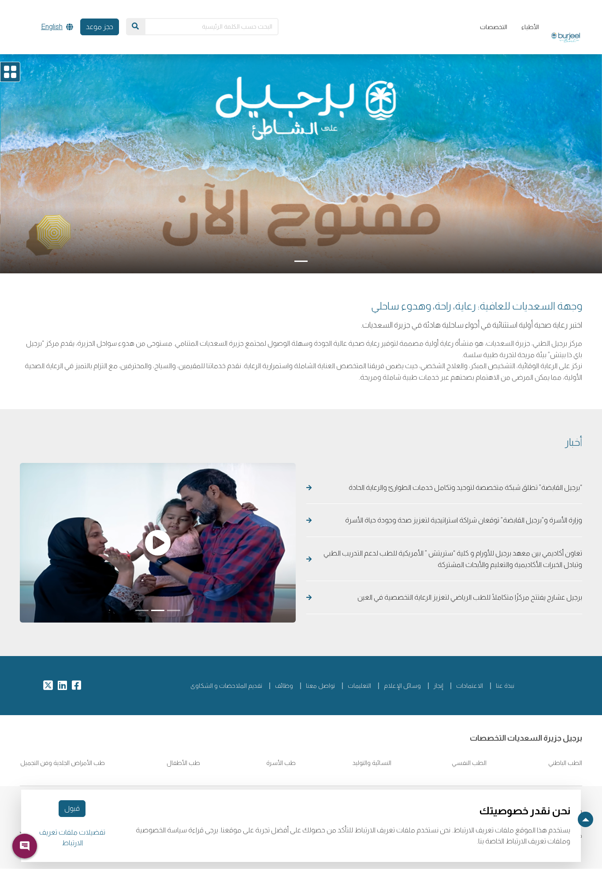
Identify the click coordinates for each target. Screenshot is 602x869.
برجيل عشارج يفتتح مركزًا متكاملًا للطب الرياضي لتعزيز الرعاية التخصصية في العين (469, 597)
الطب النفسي (468, 762)
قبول (72, 808)
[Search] (135, 26)
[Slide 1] (301, 261)
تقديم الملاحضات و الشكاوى (226, 685)
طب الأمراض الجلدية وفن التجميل (62, 762)
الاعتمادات (469, 685)
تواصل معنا (320, 685)
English (52, 26)
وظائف (284, 685)
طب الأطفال (182, 762)
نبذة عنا (505, 685)
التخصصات (493, 26)
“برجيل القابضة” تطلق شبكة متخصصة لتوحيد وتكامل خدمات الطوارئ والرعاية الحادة (464, 487)
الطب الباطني (564, 762)
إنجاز (438, 685)
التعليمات (359, 685)
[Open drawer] (10, 72)
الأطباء (530, 26)
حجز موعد (99, 26)
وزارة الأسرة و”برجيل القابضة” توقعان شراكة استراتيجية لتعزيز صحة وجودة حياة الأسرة (463, 520)
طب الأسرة (281, 762)
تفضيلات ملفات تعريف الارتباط (72, 837)
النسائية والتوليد (371, 762)
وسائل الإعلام (402, 685)
